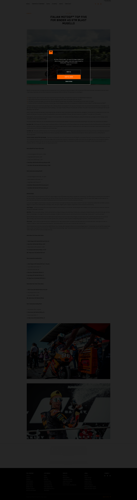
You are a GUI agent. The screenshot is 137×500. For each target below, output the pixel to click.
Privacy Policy (68, 64)
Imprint (70, 64)
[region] (68, 67)
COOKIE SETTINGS (68, 81)
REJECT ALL (69, 72)
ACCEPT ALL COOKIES (69, 77)
